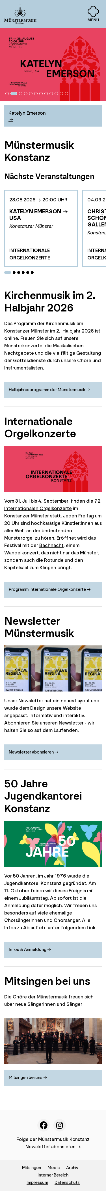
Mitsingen (31, 1168)
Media (53, 1168)
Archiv (72, 1168)
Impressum (37, 1182)
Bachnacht (51, 545)
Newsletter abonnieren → (53, 1147)
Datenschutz (67, 1182)
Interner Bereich (53, 1175)
